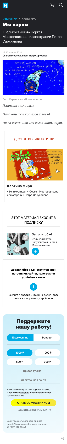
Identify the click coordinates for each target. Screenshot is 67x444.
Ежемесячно (20, 337)
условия (24, 392)
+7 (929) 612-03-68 (16, 427)
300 (46, 361)
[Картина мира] (35, 166)
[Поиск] (61, 5)
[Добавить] (35, 251)
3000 (18, 352)
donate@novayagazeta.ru (20, 424)
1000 (46, 352)
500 (18, 361)
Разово (47, 337)
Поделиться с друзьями (31, 409)
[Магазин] (52, 5)
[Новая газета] (6, 5)
